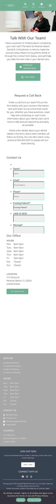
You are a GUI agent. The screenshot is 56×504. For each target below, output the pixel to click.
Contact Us (11, 418)
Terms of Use (34, 486)
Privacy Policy (23, 486)
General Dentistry (11, 363)
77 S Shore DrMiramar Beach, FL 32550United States (19, 280)
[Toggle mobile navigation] (50, 5)
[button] (24, 476)
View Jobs (28, 465)
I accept (20, 500)
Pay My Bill (10, 424)
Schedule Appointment (15, 421)
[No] (52, 496)
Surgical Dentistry (11, 369)
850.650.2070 (12, 415)
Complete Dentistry (12, 366)
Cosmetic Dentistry (11, 372)
